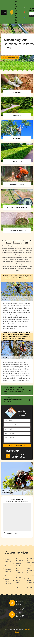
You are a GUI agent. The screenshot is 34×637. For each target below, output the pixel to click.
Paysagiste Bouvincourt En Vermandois (7, 573)
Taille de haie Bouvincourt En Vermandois (29, 583)
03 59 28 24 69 (16, 6)
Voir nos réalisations (10, 57)
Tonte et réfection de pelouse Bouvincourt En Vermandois (18, 570)
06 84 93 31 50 (16, 17)
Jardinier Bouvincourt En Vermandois (7, 563)
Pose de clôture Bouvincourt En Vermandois (29, 570)
